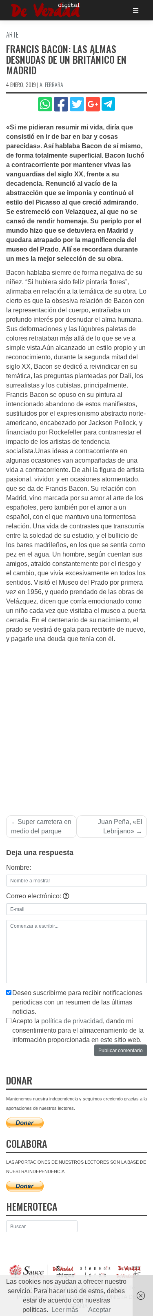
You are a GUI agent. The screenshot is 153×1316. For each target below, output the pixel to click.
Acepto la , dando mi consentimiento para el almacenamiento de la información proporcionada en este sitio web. (78, 1030)
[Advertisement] (76, 724)
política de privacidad (72, 1021)
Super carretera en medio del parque (41, 826)
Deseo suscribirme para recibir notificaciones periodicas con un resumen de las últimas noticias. (77, 1002)
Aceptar (99, 1309)
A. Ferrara (51, 84)
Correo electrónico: (34, 896)
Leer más (64, 1309)
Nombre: (18, 867)
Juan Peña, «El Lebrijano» (120, 826)
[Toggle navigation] (135, 10)
